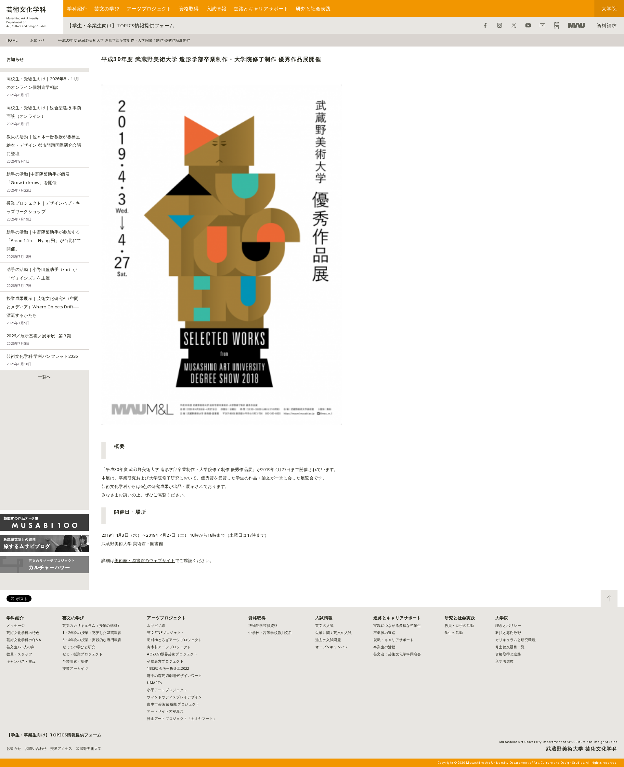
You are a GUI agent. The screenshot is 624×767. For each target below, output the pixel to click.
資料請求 (607, 25)
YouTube (528, 25)
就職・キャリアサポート (393, 639)
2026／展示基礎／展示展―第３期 (39, 339)
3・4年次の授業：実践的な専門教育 (92, 639)
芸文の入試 (324, 625)
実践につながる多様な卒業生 (397, 625)
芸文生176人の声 (20, 646)
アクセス (557, 25)
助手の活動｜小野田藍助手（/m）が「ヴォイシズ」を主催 (41, 277)
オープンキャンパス (331, 646)
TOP (609, 598)
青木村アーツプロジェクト (169, 646)
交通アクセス (61, 748)
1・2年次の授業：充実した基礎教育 (92, 632)
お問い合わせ (542, 25)
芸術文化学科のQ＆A (23, 639)
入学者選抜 (504, 661)
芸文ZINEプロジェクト (165, 632)
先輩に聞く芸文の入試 (333, 632)
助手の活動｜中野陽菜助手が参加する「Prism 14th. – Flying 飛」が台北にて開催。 (43, 244)
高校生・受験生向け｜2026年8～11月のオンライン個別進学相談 (43, 86)
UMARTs (154, 682)
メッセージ (15, 625)
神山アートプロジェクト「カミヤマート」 (183, 718)
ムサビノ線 (156, 625)
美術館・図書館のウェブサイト (144, 560)
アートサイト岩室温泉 (165, 711)
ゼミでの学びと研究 (78, 646)
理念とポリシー (508, 625)
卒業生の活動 (384, 646)
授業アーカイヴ (75, 668)
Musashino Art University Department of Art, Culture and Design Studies (558, 742)
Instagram (499, 25)
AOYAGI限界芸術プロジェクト (172, 654)
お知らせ (13, 748)
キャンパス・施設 (21, 661)
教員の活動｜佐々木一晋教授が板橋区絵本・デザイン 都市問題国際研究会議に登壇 (43, 149)
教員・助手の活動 (459, 625)
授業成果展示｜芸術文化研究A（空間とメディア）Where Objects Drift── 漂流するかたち (42, 310)
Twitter (514, 25)
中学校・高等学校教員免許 (270, 632)
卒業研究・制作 (75, 661)
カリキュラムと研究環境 (515, 639)
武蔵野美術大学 (576, 25)
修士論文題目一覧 (510, 646)
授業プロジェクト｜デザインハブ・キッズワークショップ (43, 211)
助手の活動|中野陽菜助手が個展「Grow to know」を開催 (38, 182)
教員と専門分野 (508, 632)
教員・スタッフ (19, 654)
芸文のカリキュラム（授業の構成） (91, 625)
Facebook (485, 25)
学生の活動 (454, 632)
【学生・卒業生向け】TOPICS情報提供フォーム (120, 25)
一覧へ (44, 377)
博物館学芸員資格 (263, 625)
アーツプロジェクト (149, 8)
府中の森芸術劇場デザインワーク (174, 675)
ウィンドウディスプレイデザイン (174, 696)
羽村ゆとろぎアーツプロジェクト (174, 639)
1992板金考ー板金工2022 (168, 668)
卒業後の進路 (384, 632)
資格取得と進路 (508, 654)
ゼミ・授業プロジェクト (82, 654)
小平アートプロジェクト (167, 689)
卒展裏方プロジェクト (165, 661)
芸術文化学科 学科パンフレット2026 (42, 359)
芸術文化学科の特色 (22, 632)
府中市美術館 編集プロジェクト (173, 704)
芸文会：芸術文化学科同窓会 (397, 654)
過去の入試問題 (328, 639)
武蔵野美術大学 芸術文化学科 (582, 748)
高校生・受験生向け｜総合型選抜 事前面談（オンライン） (43, 115)
